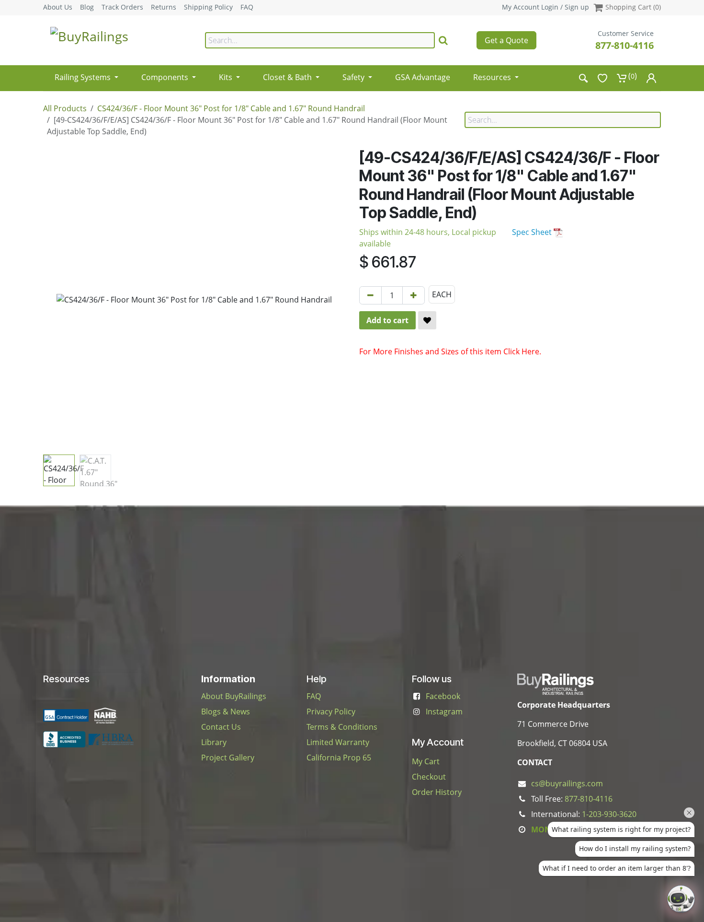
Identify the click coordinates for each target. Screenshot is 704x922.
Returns (163, 7)
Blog (87, 7)
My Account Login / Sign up (545, 7)
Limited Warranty (338, 742)
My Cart (426, 761)
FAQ (246, 7)
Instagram (444, 711)
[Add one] (413, 295)
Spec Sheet (533, 232)
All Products (65, 108)
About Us (57, 7)
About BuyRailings (233, 696)
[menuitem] (86, 74)
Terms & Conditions (342, 727)
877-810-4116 (624, 45)
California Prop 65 (339, 757)
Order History (437, 792)
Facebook (443, 696)
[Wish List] (602, 78)
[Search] (443, 40)
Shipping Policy (208, 7)
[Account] (651, 78)
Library (214, 742)
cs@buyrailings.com (567, 783)
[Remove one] (370, 295)
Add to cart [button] (387, 320)
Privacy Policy (331, 711)
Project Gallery (227, 757)
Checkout (429, 776)
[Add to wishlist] (427, 320)
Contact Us (221, 727)
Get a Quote (506, 40)
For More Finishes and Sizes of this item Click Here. (450, 351)
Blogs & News (225, 711)
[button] (58, 299)
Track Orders (122, 7)
